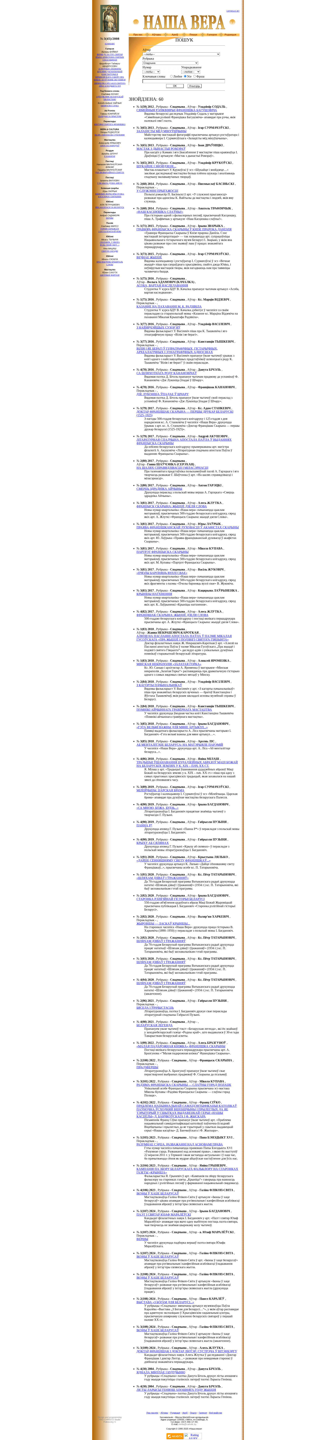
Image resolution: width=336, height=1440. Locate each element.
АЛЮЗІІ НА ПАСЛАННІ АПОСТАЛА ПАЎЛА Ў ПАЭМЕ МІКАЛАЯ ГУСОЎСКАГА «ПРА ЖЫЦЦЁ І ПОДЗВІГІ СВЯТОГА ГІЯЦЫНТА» (184, 637)
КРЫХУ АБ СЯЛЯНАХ (152, 843)
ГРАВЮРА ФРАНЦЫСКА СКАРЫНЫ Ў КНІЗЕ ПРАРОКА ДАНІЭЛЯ (184, 229)
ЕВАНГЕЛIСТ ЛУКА (110, 106)
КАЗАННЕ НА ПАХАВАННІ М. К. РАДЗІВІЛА (169, 306)
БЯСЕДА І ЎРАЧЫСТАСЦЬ (155, 1007)
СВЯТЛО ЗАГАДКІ (110, 251)
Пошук (193, 34)
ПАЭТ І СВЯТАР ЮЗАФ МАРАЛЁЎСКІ (163, 1214)
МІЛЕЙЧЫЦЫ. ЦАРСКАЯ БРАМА (160, 790)
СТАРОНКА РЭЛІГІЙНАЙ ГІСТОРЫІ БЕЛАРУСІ (170, 899)
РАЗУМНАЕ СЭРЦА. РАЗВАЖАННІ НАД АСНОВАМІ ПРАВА (179, 1144)
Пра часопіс (152, 1413)
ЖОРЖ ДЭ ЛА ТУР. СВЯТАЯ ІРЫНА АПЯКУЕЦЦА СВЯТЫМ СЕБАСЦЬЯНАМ (110, 57)
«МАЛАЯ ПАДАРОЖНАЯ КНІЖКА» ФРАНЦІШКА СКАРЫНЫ (180, 1046)
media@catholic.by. (187, 1424)
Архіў (175, 34)
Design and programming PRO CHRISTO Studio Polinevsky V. (110, 1419)
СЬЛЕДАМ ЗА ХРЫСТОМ (109, 116)
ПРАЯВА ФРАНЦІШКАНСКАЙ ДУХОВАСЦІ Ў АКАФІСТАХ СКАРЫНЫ (187, 527)
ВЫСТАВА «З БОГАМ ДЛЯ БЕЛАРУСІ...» (165, 1302)
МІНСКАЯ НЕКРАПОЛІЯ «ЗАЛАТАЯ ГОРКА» (168, 664)
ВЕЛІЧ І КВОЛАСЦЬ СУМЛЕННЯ (110, 135)
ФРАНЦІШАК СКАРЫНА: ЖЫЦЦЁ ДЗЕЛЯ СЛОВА (172, 615)
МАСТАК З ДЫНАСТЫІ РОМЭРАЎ (161, 148)
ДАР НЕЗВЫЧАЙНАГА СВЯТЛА (109, 172)
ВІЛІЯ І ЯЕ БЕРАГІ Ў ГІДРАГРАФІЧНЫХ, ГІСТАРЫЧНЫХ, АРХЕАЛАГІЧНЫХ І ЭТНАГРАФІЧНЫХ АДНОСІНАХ (177, 350)
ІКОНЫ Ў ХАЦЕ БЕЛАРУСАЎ (157, 1193)
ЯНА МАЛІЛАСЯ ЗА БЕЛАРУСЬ (109, 207)
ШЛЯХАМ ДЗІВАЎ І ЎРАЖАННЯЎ (161, 941)
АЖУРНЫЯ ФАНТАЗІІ (109, 275)
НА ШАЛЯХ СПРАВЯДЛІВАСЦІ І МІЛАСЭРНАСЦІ (172, 467)
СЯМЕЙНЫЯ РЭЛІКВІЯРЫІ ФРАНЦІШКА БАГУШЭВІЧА (176, 110)
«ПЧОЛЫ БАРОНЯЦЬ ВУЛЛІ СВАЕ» (161, 573)
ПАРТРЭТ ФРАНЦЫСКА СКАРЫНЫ (162, 552)
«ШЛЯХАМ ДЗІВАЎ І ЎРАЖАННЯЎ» (162, 878)
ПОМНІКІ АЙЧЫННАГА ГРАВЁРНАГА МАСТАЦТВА (174, 709)
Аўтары (156, 34)
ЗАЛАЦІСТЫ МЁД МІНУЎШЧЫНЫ (161, 131)
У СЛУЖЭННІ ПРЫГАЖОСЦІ (157, 190)
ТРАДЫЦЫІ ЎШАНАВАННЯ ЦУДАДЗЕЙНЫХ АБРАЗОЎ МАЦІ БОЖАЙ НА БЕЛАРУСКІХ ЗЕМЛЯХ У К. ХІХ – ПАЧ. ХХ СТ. (187, 764)
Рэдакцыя (230, 34)
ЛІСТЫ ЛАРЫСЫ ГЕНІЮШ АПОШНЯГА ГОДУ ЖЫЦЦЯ (176, 1390)
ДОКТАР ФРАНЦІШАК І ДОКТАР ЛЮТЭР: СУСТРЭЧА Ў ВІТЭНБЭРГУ (186, 1351)
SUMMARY (110, 44)
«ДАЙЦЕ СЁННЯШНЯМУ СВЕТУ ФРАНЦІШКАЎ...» (173, 860)
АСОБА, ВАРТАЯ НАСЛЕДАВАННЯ (162, 285)
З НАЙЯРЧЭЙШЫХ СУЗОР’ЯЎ (158, 327)
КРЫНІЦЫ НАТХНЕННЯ (154, 594)
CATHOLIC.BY (233, 11)
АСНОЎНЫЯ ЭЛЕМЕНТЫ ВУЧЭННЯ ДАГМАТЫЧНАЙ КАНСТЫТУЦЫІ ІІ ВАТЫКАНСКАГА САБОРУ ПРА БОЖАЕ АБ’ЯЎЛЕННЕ (109, 74)
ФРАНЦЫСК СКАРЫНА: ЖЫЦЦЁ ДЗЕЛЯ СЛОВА (171, 506)
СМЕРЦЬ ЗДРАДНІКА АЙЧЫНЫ (159, 488)
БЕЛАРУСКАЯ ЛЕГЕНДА (154, 1025)
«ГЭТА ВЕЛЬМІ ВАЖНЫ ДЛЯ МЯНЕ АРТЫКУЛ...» (172, 727)
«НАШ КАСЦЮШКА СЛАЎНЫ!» (159, 211)
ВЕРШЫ (109, 218)
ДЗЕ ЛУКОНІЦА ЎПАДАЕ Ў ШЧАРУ (162, 394)
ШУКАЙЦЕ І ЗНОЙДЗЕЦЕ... (156, 166)
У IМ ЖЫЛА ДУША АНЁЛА (109, 183)
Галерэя (212, 34)
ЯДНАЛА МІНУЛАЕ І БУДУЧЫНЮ (160, 1372)
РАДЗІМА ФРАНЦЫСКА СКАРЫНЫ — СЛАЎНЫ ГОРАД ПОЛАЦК (183, 1084)
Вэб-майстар (215, 1413)
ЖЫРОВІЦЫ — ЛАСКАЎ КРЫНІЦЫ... (163, 923)
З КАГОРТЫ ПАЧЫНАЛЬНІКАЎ (159, 685)
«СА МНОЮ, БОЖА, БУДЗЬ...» (157, 808)
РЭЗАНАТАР (109, 156)
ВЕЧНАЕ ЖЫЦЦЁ (149, 257)
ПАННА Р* (144, 825)
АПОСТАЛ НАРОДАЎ (109, 146)
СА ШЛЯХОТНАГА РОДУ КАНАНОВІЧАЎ (166, 373)
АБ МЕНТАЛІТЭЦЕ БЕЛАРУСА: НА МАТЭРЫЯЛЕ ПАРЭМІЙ (179, 744)
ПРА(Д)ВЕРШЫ (147, 1067)
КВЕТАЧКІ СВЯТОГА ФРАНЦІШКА (109, 124)
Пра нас (138, 34)
